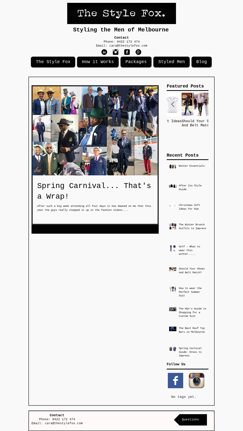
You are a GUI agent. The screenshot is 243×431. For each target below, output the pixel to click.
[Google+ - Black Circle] (138, 52)
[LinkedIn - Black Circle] (104, 52)
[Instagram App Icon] (196, 380)
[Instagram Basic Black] (115, 52)
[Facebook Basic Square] (175, 380)
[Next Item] (202, 104)
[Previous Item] (172, 104)
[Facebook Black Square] (127, 52)
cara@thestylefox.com (128, 46)
